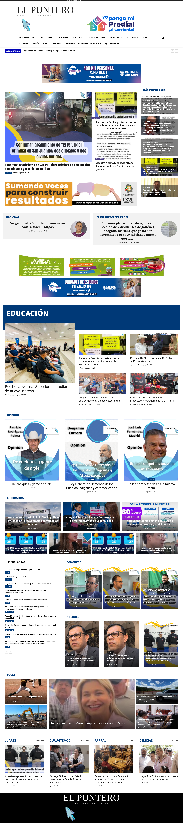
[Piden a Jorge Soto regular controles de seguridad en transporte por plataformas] (121, 588)
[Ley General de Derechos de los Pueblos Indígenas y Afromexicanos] (91, 450)
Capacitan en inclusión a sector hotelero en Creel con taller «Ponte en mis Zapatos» (112, 779)
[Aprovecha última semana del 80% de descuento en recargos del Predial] (150, 516)
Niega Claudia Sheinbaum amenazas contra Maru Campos (37, 225)
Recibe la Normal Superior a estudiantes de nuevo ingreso (39, 388)
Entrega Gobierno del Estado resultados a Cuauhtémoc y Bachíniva (66, 779)
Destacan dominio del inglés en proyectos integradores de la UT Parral (152, 399)
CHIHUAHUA (9, 612)
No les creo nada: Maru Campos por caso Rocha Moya (26, 600)
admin (15, 173)
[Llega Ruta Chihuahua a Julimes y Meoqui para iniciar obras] (158, 759)
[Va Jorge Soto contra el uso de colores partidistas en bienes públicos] (83, 588)
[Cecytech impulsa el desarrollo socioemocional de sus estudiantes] (103, 383)
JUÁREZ (149, 652)
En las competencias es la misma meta (151, 486)
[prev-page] (6, 652)
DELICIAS (8, 586)
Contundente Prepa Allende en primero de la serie (45, 50)
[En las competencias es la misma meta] (151, 450)
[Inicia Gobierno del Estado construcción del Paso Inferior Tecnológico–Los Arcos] (26, 717)
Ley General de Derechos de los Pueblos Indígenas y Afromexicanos (91, 486)
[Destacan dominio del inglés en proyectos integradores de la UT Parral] (154, 383)
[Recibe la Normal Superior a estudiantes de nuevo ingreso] (40, 353)
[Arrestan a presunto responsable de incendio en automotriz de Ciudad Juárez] (161, 644)
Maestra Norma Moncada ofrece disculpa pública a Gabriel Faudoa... (115, 164)
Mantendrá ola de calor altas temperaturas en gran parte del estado (31, 634)
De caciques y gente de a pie (32, 484)
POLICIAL (8, 173)
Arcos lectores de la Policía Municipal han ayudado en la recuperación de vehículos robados (26, 608)
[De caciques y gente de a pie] (32, 450)
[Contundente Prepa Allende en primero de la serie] (26, 691)
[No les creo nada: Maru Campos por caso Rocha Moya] (92, 704)
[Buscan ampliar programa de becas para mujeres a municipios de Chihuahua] (70, 543)
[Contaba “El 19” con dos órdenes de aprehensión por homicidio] (121, 644)
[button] (163, 38)
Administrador (122, 242)
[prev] (172, 51)
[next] (176, 51)
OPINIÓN (32, 479)
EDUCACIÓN (95, 118)
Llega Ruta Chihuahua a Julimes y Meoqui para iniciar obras (28, 584)
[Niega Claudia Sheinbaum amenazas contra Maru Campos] (78, 229)
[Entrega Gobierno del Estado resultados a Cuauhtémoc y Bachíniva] (69, 759)
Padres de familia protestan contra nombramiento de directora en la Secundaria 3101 (116, 125)
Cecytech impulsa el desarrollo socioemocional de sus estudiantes (99, 399)
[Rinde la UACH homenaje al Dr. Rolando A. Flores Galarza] (154, 344)
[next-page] (10, 652)
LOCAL (7, 572)
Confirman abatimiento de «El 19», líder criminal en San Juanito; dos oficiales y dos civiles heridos (48, 167)
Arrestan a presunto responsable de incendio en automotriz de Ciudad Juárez (23, 779)
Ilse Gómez (32, 231)
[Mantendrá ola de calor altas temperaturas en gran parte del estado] (157, 691)
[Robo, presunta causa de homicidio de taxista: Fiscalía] (82, 644)
